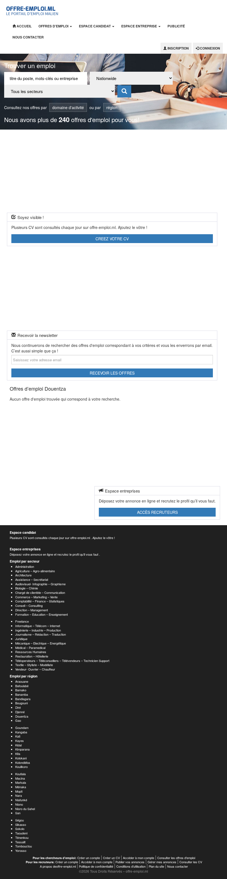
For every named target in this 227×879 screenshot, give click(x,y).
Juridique (21, 638)
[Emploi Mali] (32, 10)
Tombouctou (23, 846)
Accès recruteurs (157, 512)
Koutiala (20, 774)
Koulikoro (21, 766)
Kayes (19, 740)
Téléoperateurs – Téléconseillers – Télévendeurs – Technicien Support (62, 660)
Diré (18, 707)
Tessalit (20, 842)
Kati (17, 736)
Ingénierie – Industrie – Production (38, 630)
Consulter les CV (190, 862)
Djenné (20, 712)
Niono (19, 804)
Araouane (21, 681)
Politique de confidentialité (96, 866)
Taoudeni (21, 833)
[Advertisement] (113, 171)
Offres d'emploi (53, 26)
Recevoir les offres (112, 373)
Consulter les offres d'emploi (176, 857)
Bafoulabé (22, 686)
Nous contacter (28, 37)
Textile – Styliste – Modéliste (34, 665)
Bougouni (21, 703)
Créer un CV (111, 857)
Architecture (23, 575)
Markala (20, 782)
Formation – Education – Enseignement (41, 614)
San (17, 813)
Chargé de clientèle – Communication (40, 592)
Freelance (22, 621)
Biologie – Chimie (26, 588)
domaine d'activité (68, 107)
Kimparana (22, 749)
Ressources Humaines (30, 651)
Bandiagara (22, 699)
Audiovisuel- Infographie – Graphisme (40, 584)
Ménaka (20, 787)
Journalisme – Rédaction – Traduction (40, 634)
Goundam (22, 727)
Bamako (20, 690)
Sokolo (19, 828)
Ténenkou (22, 837)
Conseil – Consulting (29, 605)
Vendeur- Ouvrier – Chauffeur (35, 669)
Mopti (18, 791)
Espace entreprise (139, 26)
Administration (24, 566)
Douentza (21, 716)
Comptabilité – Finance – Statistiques (40, 601)
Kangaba (21, 732)
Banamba (21, 694)
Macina (20, 778)
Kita (17, 753)
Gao (18, 720)
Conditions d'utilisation (131, 866)
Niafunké (21, 800)
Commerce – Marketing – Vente (36, 597)
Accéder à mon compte (138, 857)
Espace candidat (95, 26)
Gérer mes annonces (162, 862)
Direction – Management (31, 610)
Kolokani (21, 758)
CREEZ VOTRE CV (112, 238)
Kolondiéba (22, 762)
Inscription (178, 48)
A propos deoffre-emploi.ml (58, 866)
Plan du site (156, 866)
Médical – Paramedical (30, 647)
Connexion (209, 48)
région (111, 107)
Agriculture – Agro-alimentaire (35, 571)
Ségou (19, 820)
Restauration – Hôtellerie (31, 656)
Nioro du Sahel (25, 808)
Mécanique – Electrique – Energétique (40, 643)
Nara (18, 795)
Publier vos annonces (130, 862)
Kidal (18, 745)
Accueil (24, 26)
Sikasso (20, 824)
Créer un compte (88, 857)
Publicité (176, 26)
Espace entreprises (25, 549)
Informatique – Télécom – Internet (37, 625)
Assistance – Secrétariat (31, 579)
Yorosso (20, 850)
